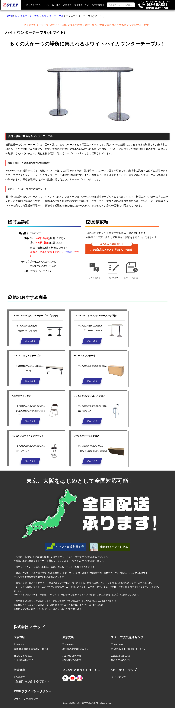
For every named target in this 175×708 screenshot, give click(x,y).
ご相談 (68, 252)
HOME (9, 16)
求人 (87, 5)
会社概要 (78, 5)
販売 (58, 5)
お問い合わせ (98, 5)
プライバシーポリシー (26, 698)
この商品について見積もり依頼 (111, 247)
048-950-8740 (74, 655)
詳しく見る (30, 340)
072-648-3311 (26, 655)
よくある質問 (94, 278)
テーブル (34, 16)
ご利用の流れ (112, 278)
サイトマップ (118, 677)
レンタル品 (48, 5)
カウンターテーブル (52, 16)
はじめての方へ (33, 5)
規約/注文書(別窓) (131, 278)
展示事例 (67, 5)
